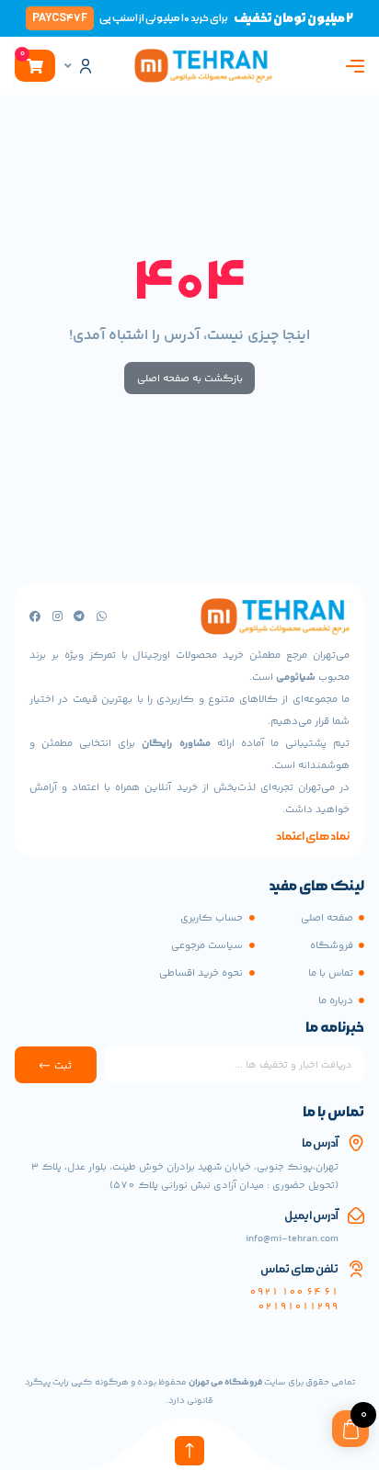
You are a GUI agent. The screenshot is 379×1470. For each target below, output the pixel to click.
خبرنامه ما (334, 1029)
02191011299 (298, 1307)
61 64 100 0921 (294, 1292)
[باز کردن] (68, 66)
